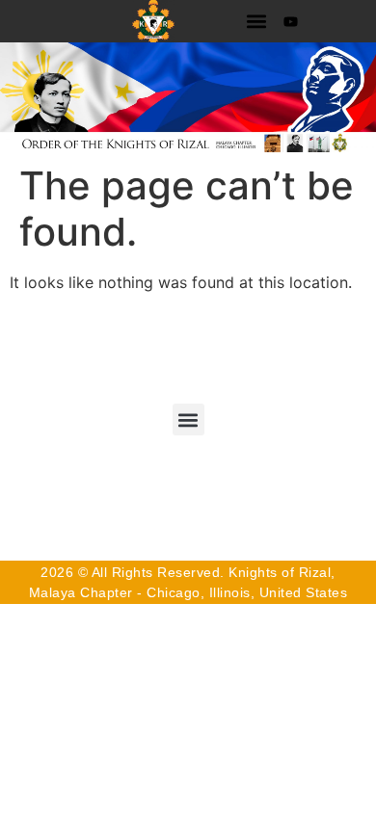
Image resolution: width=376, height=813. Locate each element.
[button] (256, 22)
